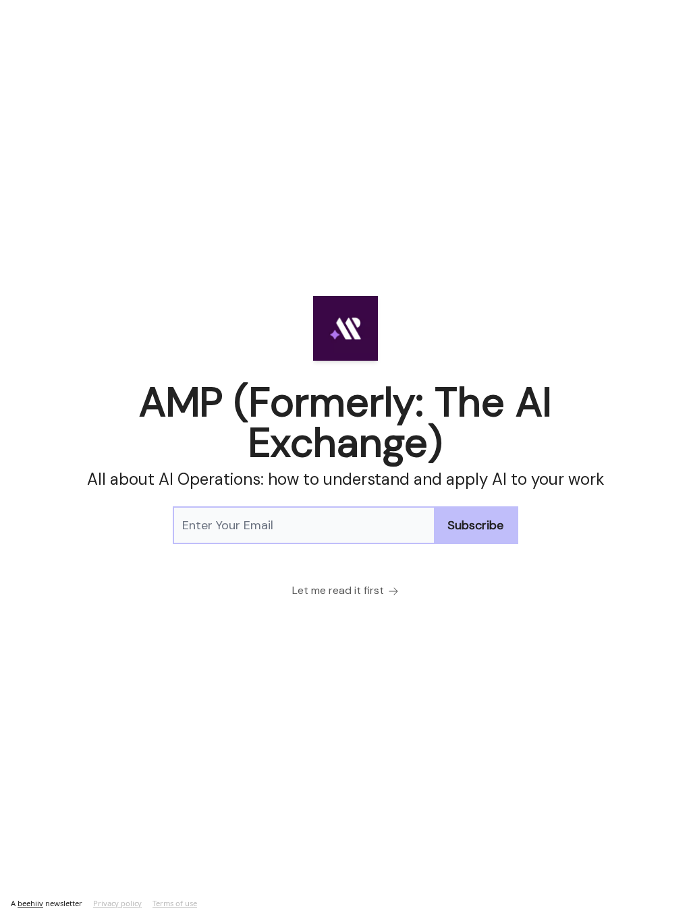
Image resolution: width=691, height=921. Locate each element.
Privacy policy (117, 903)
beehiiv (30, 903)
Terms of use (175, 903)
